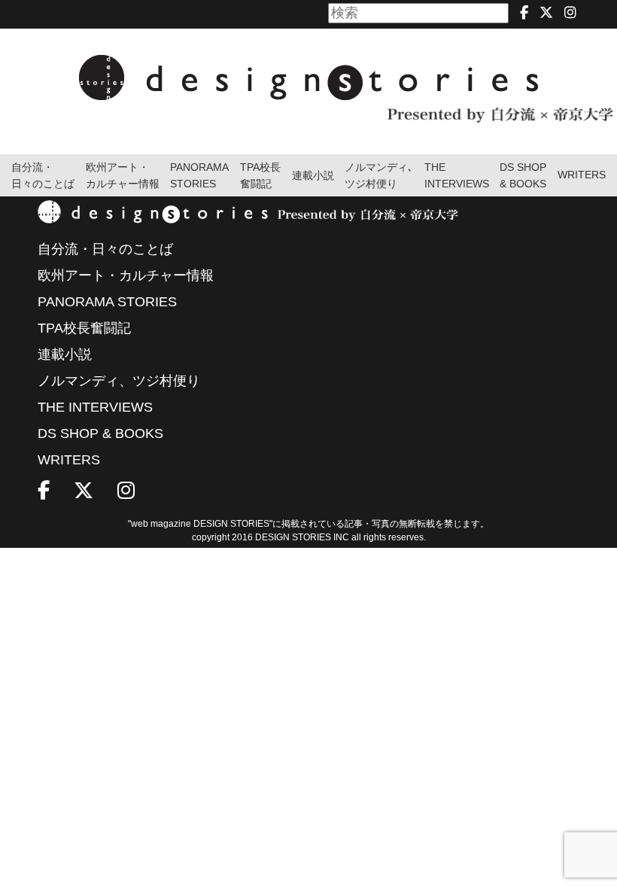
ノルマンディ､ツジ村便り (379, 176)
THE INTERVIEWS (95, 407)
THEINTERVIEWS (456, 176)
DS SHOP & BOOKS (523, 176)
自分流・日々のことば (42, 176)
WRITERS (582, 175)
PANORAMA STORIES (199, 176)
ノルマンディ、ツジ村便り (119, 380)
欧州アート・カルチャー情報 (123, 176)
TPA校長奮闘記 (260, 176)
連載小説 (313, 175)
